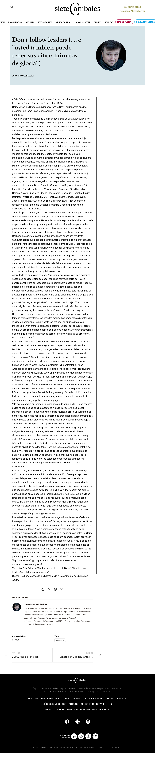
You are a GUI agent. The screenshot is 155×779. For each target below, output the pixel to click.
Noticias (30, 22)
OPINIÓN (110, 698)
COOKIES (116, 747)
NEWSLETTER (104, 704)
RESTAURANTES (50, 698)
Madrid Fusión (124, 22)
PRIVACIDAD (104, 747)
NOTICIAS (32, 698)
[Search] (12, 6)
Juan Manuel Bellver (36, 604)
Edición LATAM (15, 22)
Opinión (97, 22)
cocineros (60, 640)
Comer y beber (83, 22)
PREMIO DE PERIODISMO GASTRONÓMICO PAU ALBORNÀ (77, 709)
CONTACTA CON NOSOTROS (78, 704)
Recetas (109, 22)
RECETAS (122, 698)
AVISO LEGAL (90, 747)
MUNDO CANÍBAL (71, 698)
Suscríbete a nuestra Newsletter (132, 9)
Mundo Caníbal (63, 22)
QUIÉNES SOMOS (50, 704)
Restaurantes (45, 22)
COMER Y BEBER (93, 698)
